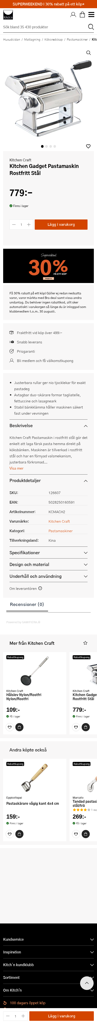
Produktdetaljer (25, 480)
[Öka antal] (29, 224)
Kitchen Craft (20, 159)
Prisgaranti (26, 351)
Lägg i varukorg (61, 224)
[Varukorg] (82, 14)
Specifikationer (24, 552)
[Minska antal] (14, 224)
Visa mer (16, 468)
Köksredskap (53, 39)
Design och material (29, 564)
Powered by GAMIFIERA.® (23, 622)
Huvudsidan (11, 39)
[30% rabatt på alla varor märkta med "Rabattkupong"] (48, 281)
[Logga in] (73, 14)
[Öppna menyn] (91, 14)
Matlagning (32, 39)
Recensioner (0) (27, 604)
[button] (88, 146)
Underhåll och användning (35, 576)
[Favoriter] (10, 727)
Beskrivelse (21, 425)
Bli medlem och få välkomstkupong (45, 360)
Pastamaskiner (77, 39)
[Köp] (19, 727)
